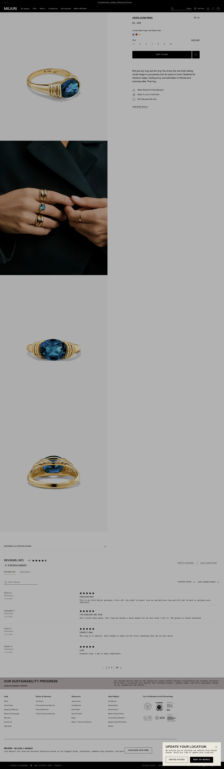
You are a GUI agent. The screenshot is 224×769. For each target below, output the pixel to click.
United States (177, 760)
